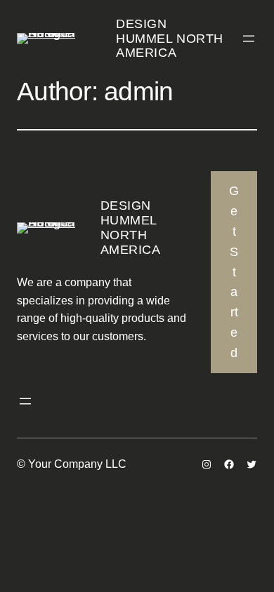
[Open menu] (248, 38)
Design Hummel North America (169, 38)
